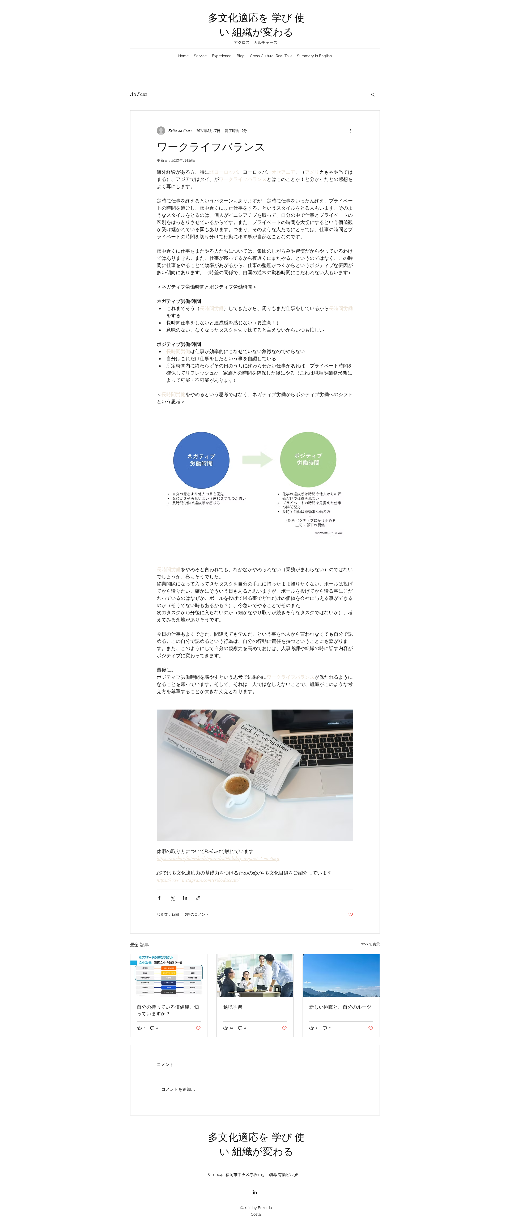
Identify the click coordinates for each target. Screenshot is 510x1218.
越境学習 (232, 1007)
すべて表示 (370, 944)
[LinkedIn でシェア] (185, 898)
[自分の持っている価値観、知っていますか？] (168, 975)
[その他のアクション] (350, 131)
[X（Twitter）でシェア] (172, 898)
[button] (373, 94)
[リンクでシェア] (198, 898)
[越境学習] (255, 975)
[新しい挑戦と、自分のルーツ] (341, 975)
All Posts (138, 94)
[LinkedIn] (255, 1192)
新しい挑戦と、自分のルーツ (340, 1007)
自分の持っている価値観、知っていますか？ (168, 1010)
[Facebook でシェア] (159, 898)
